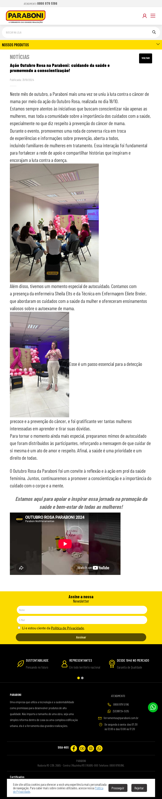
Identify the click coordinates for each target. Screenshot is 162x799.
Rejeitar (139, 788)
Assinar (81, 637)
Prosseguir (118, 788)
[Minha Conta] (144, 16)
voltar (146, 58)
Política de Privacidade (67, 628)
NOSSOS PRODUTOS (15, 44)
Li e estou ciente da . (53, 628)
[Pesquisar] (154, 32)
